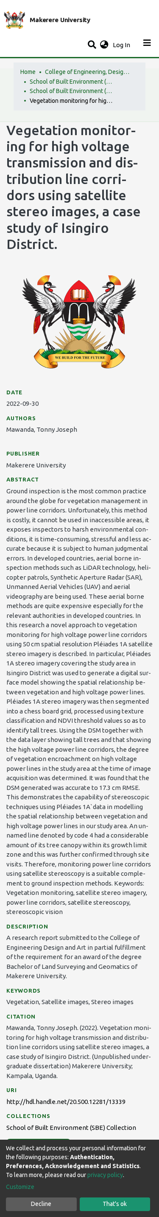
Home (28, 71)
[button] (104, 45)
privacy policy (105, 1175)
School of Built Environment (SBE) (72, 81)
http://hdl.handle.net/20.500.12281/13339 (66, 1101)
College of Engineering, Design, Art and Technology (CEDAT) (87, 71)
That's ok (115, 1203)
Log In (122, 44)
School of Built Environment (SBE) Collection (72, 91)
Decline (41, 1203)
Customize (20, 1186)
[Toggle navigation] (147, 45)
